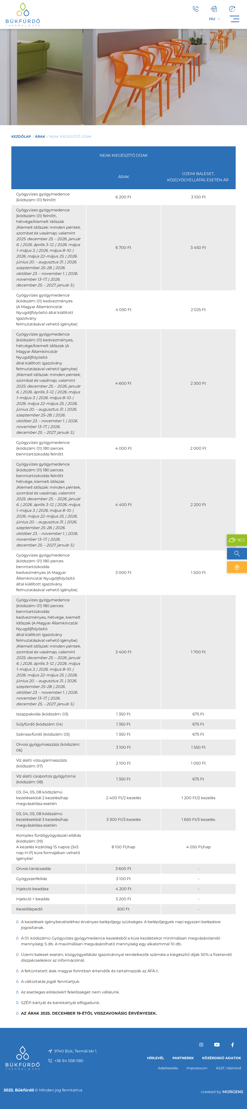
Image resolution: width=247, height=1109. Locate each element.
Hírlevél (155, 1058)
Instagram (201, 1045)
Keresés (237, 553)
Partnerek (183, 1058)
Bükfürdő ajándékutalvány (237, 567)
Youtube (217, 1045)
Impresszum (196, 1068)
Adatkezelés (168, 1068)
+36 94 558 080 (68, 1060)
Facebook (232, 1045)
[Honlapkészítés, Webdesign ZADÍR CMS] (222, 1091)
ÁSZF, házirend (228, 1068)
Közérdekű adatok (221, 1058)
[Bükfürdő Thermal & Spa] (23, 14)
